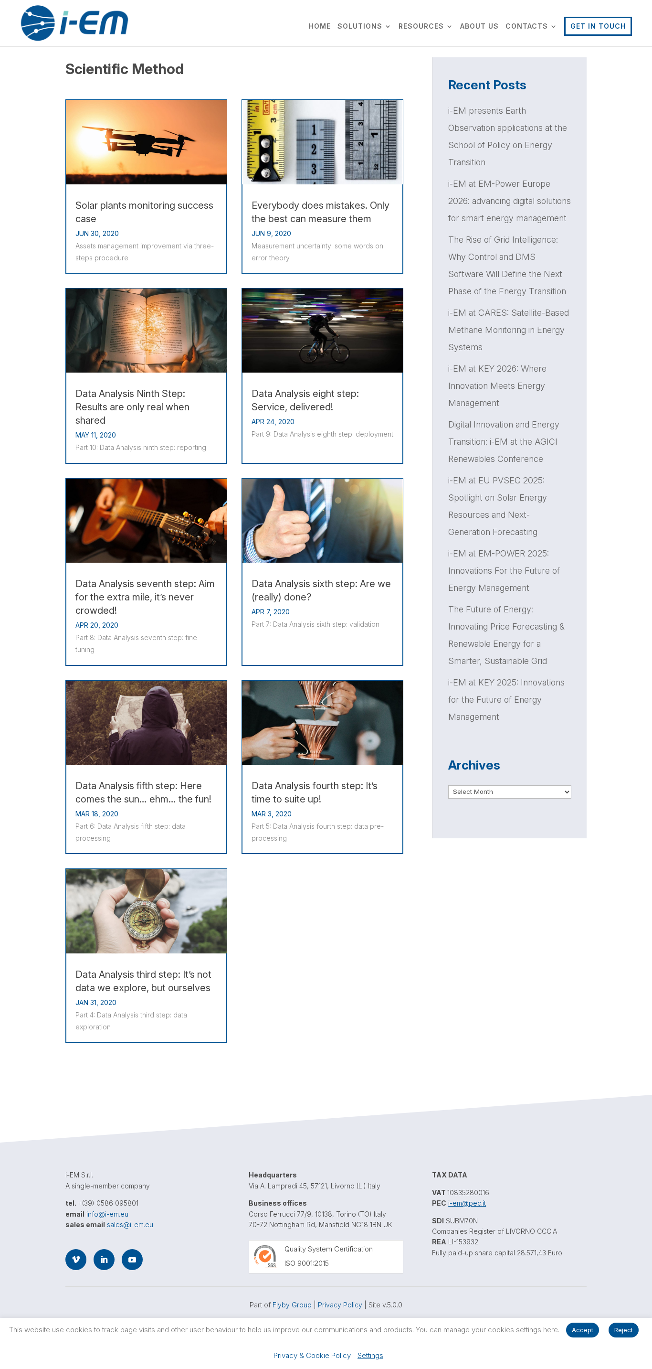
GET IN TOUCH (598, 26)
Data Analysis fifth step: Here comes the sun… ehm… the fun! (143, 792)
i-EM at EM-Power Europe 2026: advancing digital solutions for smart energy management (509, 201)
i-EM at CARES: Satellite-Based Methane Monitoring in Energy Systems (508, 330)
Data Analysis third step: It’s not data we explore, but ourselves (143, 981)
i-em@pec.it (467, 1203)
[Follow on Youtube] (132, 1259)
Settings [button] (370, 1355)
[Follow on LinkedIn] (104, 1259)
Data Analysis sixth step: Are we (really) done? (321, 590)
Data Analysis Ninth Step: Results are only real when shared (132, 407)
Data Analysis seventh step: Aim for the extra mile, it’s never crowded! (145, 597)
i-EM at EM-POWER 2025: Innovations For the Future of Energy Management (504, 570)
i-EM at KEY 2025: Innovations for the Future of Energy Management (506, 699)
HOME (320, 26)
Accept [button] (582, 1330)
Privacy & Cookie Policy (312, 1355)
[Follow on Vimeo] (75, 1259)
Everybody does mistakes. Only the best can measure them (320, 212)
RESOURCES (421, 26)
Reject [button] (623, 1330)
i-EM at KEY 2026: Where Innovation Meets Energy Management (497, 386)
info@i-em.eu (107, 1214)
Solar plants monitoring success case (144, 212)
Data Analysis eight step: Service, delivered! (305, 400)
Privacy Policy (340, 1305)
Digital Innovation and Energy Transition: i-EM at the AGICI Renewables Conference (503, 441)
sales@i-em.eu (130, 1224)
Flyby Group (292, 1305)
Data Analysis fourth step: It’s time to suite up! (315, 792)
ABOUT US (479, 26)
